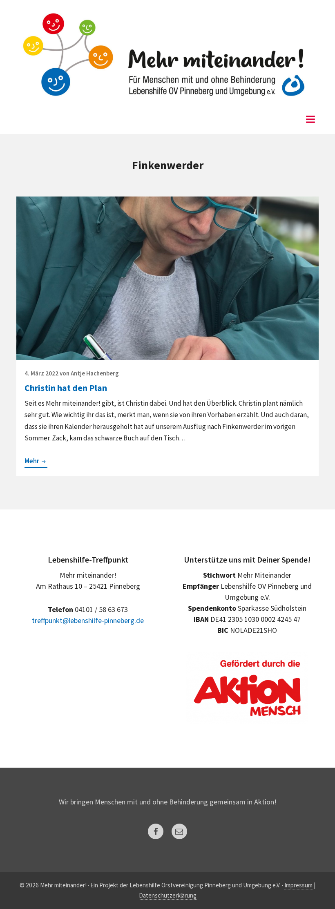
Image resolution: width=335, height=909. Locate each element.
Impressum (298, 885)
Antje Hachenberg (95, 373)
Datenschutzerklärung (168, 895)
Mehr (36, 461)
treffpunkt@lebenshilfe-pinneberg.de (88, 620)
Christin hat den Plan (66, 387)
